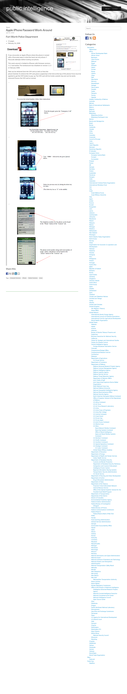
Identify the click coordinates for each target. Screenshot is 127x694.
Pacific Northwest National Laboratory (102, 607)
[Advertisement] (42, 287)
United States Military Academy (102, 450)
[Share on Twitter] (10, 273)
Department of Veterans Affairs (102, 378)
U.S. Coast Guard (98, 416)
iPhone (24, 278)
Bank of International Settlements (99, 105)
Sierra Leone (95, 87)
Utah (92, 621)
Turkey (91, 300)
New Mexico (95, 575)
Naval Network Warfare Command (105, 428)
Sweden (91, 288)
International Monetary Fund (98, 185)
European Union (94, 153)
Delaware (94, 356)
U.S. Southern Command (100, 442)
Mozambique (95, 83)
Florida (93, 518)
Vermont (93, 623)
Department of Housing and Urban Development (106, 476)
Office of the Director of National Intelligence (105, 587)
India (90, 179)
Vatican (91, 645)
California (94, 338)
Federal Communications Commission (102, 510)
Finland (91, 161)
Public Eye (90, 661)
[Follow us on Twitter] (90, 38)
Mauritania (94, 79)
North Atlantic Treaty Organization (99, 237)
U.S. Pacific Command (99, 440)
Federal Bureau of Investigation (100, 504)
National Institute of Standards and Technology (105, 559)
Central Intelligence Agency (99, 344)
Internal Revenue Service (100, 488)
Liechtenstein (93, 215)
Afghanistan (93, 49)
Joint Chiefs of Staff (99, 380)
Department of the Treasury (99, 484)
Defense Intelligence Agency (101, 370)
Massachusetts (95, 544)
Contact (114, 9)
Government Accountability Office (101, 526)
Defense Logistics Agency (101, 372)
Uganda (93, 97)
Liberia (93, 73)
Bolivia (91, 119)
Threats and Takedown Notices (98, 296)
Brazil (91, 123)
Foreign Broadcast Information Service (104, 346)
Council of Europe (94, 139)
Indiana (93, 534)
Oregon (93, 605)
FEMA (93, 516)
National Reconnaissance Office (102, 392)
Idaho (93, 530)
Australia (92, 101)
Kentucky (94, 537)
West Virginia (95, 631)
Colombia (92, 135)
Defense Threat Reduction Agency (103, 376)
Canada (91, 129)
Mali (92, 77)
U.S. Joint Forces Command (101, 422)
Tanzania (94, 93)
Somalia (93, 89)
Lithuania (92, 217)
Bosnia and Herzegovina (96, 121)
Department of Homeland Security (101, 460)
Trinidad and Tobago (95, 298)
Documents (90, 47)
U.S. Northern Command (100, 438)
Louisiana (94, 539)
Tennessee (94, 613)
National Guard (96, 557)
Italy (90, 197)
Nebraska (94, 567)
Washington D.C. (96, 629)
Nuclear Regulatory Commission (101, 585)
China (91, 133)
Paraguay (92, 255)
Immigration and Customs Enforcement (105, 466)
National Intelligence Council (102, 597)
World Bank (92, 653)
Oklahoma (94, 603)
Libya (93, 75)
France (91, 163)
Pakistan (91, 249)
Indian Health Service (99, 458)
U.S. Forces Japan (98, 420)
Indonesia (92, 181)
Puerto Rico (92, 265)
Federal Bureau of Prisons (99, 508)
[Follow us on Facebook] (87, 38)
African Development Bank (99, 53)
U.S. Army (96, 408)
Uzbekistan (92, 643)
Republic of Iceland (95, 268)
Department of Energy (98, 454)
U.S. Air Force (97, 404)
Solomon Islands (94, 280)
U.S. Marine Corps (98, 424)
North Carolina (95, 581)
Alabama (93, 324)
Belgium (91, 109)
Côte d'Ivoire (95, 59)
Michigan (92, 227)
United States (93, 322)
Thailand (92, 294)
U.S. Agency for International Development (104, 617)
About (107, 9)
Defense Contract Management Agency (105, 368)
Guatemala (92, 173)
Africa (91, 51)
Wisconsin (94, 637)
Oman (91, 243)
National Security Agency (100, 394)
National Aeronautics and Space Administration (105, 555)
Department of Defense (98, 364)
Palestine (92, 251)
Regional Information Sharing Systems (104, 470)
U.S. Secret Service (98, 474)
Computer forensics (15, 278)
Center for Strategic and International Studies (105, 340)
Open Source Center (99, 599)
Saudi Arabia (93, 275)
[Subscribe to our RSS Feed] (94, 38)
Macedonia (92, 219)
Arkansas (94, 330)
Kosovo (91, 203)
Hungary (91, 177)
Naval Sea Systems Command (104, 430)
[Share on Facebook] (7, 273)
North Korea (93, 239)
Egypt (93, 63)
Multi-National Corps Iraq (101, 386)
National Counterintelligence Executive (105, 593)
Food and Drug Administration (100, 520)
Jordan (91, 201)
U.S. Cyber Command (101, 448)
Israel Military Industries (98, 195)
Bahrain (91, 103)
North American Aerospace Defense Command (107, 396)
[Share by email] (18, 273)
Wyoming (94, 639)
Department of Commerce (99, 362)
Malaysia (92, 223)
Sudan (93, 91)
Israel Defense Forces (97, 193)
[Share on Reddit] (13, 273)
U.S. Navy (96, 426)
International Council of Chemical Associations (105, 316)
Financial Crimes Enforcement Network (105, 486)
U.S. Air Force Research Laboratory (103, 406)
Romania (92, 270)
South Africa (93, 282)
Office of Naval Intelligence (103, 432)
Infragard (96, 506)
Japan (91, 199)
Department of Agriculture (99, 358)
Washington (95, 627)
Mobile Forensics (32, 278)
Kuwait (91, 205)
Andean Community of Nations (98, 99)
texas (40, 278)
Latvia (91, 211)
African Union (95, 55)
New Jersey (94, 573)
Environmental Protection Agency (101, 500)
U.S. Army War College (99, 412)
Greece (91, 171)
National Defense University (101, 388)
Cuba (90, 141)
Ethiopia (93, 65)
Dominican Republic (95, 149)
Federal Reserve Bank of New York (103, 514)
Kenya (93, 71)
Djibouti (93, 61)
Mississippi (94, 549)
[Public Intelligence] (30, 8)
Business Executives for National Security (103, 336)
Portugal (92, 263)
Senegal (93, 85)
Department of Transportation (100, 494)
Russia (91, 272)
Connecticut (95, 354)
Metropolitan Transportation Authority (105, 579)
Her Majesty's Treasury (98, 308)
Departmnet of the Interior (99, 496)
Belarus (91, 107)
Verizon (91, 649)
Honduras (92, 175)
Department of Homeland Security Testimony (106, 464)
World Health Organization (99, 320)
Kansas (93, 536)
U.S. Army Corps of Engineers (102, 410)
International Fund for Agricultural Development (106, 318)
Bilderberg (92, 113)
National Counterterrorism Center (103, 595)
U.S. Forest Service (98, 360)
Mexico (91, 225)
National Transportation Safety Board (102, 565)
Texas (8, 27)
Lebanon (92, 213)
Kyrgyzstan (92, 207)
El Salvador (92, 151)
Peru (90, 257)
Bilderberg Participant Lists (99, 117)
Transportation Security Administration (105, 472)
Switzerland (92, 290)
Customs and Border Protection (102, 462)
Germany (92, 169)
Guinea (93, 69)
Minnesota (94, 547)
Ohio (92, 601)
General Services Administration (101, 522)
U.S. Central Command (99, 414)
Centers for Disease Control (99, 342)
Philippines (92, 259)
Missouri (93, 551)
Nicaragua (92, 235)
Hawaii (93, 528)
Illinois (93, 532)
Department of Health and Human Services (104, 456)
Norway (91, 241)
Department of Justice (97, 478)
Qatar (91, 267)
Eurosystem (94, 159)
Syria (90, 292)
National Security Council (101, 635)
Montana (94, 553)
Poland (91, 260)
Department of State (97, 482)
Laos (90, 209)
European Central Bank (98, 155)
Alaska (93, 326)
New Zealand (93, 233)
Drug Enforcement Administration (103, 480)
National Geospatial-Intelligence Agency (105, 390)
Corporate (92, 137)
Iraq (90, 189)
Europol (93, 157)
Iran (90, 187)
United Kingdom (94, 306)
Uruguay (91, 641)
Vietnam (91, 651)
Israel (91, 191)
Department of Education (99, 452)
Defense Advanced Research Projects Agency (106, 366)
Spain (91, 286)
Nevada (93, 569)
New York (94, 577)
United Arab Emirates (95, 304)
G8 (90, 165)
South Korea (93, 284)
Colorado (94, 348)
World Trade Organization (97, 655)
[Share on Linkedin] (16, 273)
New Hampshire (96, 571)
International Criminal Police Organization (102, 183)
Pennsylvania (95, 609)
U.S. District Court (96, 619)
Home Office (95, 310)
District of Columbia (97, 498)
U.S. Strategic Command (100, 446)
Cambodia (92, 127)
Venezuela (92, 647)
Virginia (93, 625)
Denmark (92, 147)
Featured (92, 659)
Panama (91, 253)
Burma (91, 125)
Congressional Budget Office (100, 350)
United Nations (93, 312)
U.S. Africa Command (99, 402)
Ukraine (91, 302)
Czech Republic (93, 145)
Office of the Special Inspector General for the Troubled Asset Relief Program (107, 491)
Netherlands (93, 231)
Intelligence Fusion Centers (101, 468)
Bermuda (92, 111)
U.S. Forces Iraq (97, 418)
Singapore (92, 278)
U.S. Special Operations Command (103, 444)
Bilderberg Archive (96, 115)
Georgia (91, 167)
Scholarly (92, 277)
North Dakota (95, 583)
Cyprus (91, 143)
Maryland (94, 542)
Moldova (92, 229)
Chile (90, 131)
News (88, 657)
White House (95, 633)
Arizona (93, 328)
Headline (92, 663)
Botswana (94, 57)
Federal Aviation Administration (101, 502)
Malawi (91, 221)
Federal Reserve (96, 512)
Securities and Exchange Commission (102, 611)
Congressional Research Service (100, 352)
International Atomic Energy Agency (102, 314)
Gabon (93, 67)
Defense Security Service (100, 374)
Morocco (93, 81)
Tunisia (93, 95)
